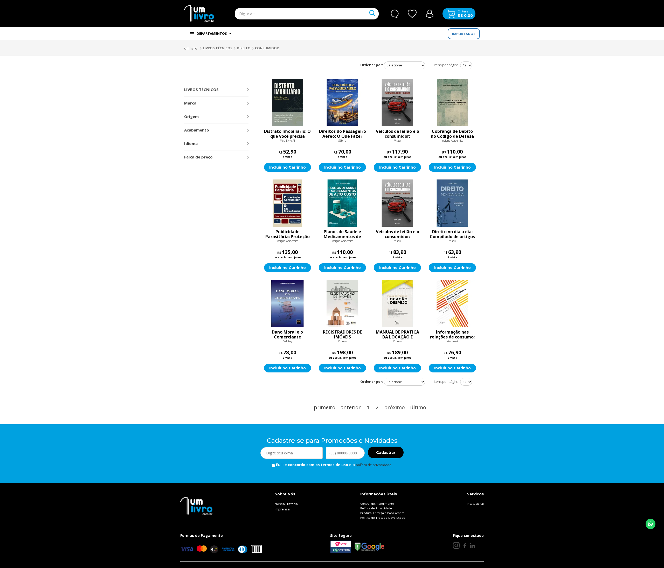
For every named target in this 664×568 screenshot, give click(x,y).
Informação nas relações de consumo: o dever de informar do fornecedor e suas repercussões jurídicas (452, 335)
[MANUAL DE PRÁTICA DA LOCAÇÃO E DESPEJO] (397, 303)
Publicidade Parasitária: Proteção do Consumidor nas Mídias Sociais (287, 234)
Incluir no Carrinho (287, 167)
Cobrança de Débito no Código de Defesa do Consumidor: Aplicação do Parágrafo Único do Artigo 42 (452, 134)
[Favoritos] (412, 14)
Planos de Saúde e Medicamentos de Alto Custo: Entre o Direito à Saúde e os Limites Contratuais (342, 234)
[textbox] (294, 13)
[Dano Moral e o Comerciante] (287, 303)
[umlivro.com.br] (196, 505)
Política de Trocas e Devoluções (382, 517)
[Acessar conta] (429, 13)
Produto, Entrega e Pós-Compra (382, 513)
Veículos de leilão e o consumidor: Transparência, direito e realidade (397, 134)
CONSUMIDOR (267, 48)
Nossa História (286, 504)
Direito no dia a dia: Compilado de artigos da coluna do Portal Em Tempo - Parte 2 (452, 234)
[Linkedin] (472, 545)
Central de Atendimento (377, 503)
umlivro (190, 48)
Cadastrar (385, 452)
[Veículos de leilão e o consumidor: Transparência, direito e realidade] (397, 102)
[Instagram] (456, 545)
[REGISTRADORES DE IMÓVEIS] (342, 303)
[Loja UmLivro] (199, 13)
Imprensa (282, 509)
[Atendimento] (395, 14)
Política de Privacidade (376, 508)
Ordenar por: (371, 65)
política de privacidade (373, 464)
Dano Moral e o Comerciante (287, 335)
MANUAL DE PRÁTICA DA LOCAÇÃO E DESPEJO (397, 335)
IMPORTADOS (463, 33)
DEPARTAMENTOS (212, 33)
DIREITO (244, 48)
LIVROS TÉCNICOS (217, 48)
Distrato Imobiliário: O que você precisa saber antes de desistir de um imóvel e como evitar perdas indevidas (287, 134)
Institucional (475, 503)
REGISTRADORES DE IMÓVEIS (342, 335)
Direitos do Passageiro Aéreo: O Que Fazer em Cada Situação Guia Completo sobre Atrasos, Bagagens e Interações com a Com (342, 134)
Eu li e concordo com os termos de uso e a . (333, 464)
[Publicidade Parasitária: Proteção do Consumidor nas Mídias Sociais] (287, 203)
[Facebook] (464, 545)
